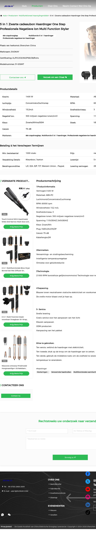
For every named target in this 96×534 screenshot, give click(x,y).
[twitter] (87, 481)
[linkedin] (87, 504)
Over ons (52, 6)
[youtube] (87, 489)
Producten (37, 6)
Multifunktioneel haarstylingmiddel (33, 16)
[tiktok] (87, 512)
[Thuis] (9, 6)
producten (12, 16)
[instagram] (87, 497)
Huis (24, 6)
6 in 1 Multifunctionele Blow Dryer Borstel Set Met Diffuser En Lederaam (16, 270)
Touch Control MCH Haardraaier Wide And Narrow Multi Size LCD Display (15, 221)
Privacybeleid (6, 527)
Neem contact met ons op (77, 6)
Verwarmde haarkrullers (61, 372)
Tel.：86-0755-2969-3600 (14, 487)
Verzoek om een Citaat (54, 77)
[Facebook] (87, 473)
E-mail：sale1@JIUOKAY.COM (16, 491)
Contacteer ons (16, 77)
